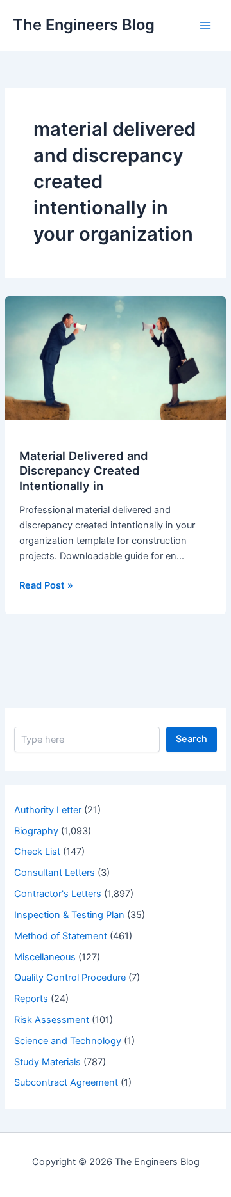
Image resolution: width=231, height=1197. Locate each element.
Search (191, 739)
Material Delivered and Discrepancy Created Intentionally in (83, 470)
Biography (36, 831)
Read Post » (46, 586)
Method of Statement (60, 936)
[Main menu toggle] (205, 25)
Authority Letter (47, 810)
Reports (31, 998)
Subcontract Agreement (66, 1082)
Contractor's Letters (57, 894)
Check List (37, 851)
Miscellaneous (45, 957)
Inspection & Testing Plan (69, 915)
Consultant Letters (54, 872)
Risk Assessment (51, 1020)
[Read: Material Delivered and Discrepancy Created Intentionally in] (115, 357)
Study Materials (47, 1062)
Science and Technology (67, 1041)
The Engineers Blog (84, 24)
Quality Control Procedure (70, 977)
